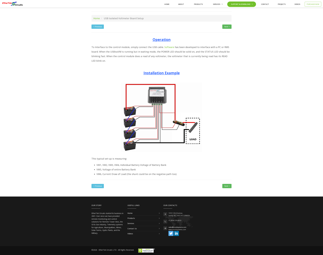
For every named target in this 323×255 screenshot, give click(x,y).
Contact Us (132, 228)
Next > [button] (227, 26)
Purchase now (313, 4)
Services (216, 4)
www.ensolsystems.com (177, 229)
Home (166, 4)
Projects (282, 4)
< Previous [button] (97, 26)
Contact (265, 4)
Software (169, 47)
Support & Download (240, 4)
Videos (297, 4)
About (181, 4)
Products (198, 4)
